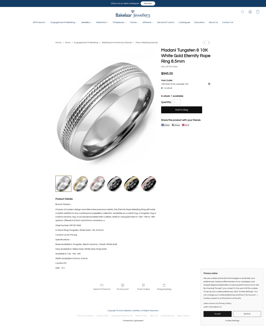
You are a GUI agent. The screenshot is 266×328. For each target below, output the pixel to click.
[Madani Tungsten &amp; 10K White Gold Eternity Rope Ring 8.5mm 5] (149, 184)
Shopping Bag (164, 289)
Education (199, 22)
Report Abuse (183, 316)
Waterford (101, 22)
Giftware (147, 22)
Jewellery (86, 22)
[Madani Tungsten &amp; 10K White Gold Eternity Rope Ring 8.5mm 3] (114, 184)
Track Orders (143, 289)
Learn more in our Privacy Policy (217, 303)
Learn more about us (213, 307)
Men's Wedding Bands (147, 42)
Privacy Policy (103, 316)
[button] (148, 3)
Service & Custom (165, 22)
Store (67, 42)
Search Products (101, 289)
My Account (123, 289)
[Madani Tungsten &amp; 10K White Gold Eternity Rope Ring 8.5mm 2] (97, 184)
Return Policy (141, 316)
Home (58, 42)
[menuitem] (205, 43)
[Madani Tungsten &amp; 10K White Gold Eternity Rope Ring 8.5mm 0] (63, 184)
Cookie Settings (167, 316)
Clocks (133, 22)
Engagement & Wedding (63, 22)
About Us (213, 22)
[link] (232, 319)
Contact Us (227, 22)
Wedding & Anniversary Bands (117, 42)
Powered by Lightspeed (133, 321)
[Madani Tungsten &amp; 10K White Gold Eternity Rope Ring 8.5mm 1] (80, 184)
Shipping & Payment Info (122, 316)
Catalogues (184, 22)
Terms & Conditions (85, 316)
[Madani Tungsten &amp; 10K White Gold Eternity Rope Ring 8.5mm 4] (132, 184)
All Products (39, 22)
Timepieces (118, 22)
